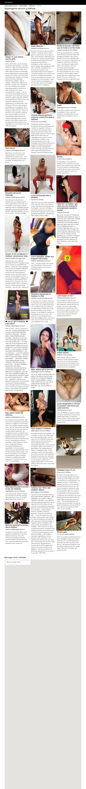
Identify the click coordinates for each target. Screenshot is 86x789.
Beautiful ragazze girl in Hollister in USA (41, 295)
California (32, 6)
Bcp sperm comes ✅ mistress (14, 414)
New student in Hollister (41, 428)
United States (23, 6)
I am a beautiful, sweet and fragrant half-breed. (42, 257)
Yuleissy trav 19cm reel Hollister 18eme (40, 489)
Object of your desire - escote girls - (14, 58)
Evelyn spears (63, 353)
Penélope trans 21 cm (66, 470)
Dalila (59, 105)
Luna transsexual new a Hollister (41, 196)
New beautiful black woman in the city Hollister (17, 488)
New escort (10, 148)
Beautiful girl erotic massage (13, 194)
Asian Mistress (37, 46)
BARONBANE (8, 2)
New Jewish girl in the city (42, 369)
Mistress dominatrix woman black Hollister (16, 526)
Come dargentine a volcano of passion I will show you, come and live (68, 406)
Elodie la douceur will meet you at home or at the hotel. (69, 47)
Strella (59, 157)
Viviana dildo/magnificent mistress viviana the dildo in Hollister (42, 117)
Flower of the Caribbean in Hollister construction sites (16, 255)
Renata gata (62, 532)
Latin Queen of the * (65, 296)
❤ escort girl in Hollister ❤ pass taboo (16, 323)
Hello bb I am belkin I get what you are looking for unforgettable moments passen (67, 207)
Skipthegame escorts (11, 6)
